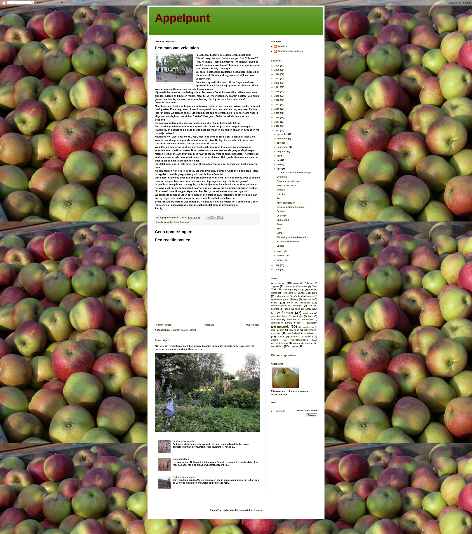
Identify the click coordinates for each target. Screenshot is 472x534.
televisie (294, 336)
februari (281, 255)
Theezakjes (162, 340)
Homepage (208, 325)
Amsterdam (278, 282)
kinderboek (307, 319)
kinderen (275, 323)
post (282, 330)
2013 (277, 122)
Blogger (258, 510)
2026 (277, 65)
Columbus (282, 177)
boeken (305, 302)
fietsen (287, 313)
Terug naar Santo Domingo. (291, 207)
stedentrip (310, 333)
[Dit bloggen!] (212, 217)
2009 (277, 269)
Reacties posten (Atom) (183, 330)
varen (274, 339)
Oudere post (252, 325)
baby (296, 299)
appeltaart (276, 299)
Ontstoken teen (181, 459)
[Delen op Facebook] (219, 217)
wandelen (277, 346)
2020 (277, 91)
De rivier (281, 211)
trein (308, 336)
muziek (283, 326)
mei (279, 164)
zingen (293, 346)
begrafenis (308, 299)
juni (279, 160)
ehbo (297, 309)
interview (276, 319)
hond (310, 316)
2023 (277, 78)
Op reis (280, 246)
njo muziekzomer (306, 327)
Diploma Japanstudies (184, 477)
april (279, 168)
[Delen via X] (215, 217)
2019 (277, 96)
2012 (277, 126)
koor (299, 323)
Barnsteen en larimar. (288, 241)
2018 (277, 100)
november (282, 138)
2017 (277, 104)
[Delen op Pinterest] (222, 217)
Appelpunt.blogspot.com (290, 51)
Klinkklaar (301, 286)
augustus (282, 151)
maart (280, 251)
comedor (168, 222)
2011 (277, 130)
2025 (277, 70)
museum (311, 322)
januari (281, 260)
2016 (277, 109)
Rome (274, 293)
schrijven (308, 330)
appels (310, 296)
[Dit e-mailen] (208, 217)
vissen (296, 343)
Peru (310, 289)
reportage (294, 330)
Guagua (281, 189)
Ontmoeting (283, 220)
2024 (277, 74)
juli (278, 155)
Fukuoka (309, 283)
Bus (279, 228)
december (282, 134)
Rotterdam (287, 293)
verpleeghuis (299, 339)
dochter (275, 309)
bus (311, 305)
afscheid (298, 296)
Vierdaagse (283, 296)
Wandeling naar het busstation (292, 237)
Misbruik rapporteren (284, 355)
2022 (277, 83)
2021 (277, 87)
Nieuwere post (163, 325)
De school (282, 215)
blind (274, 302)
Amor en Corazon (286, 203)
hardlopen (297, 316)
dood (287, 309)
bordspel (297, 305)
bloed (290, 302)
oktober (281, 143)
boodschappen (279, 305)
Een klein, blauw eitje (184, 441)
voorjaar (309, 343)
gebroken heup (279, 316)
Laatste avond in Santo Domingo (293, 172)
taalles (280, 336)
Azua (279, 224)
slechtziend (294, 333)
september (283, 147)
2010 (277, 265)
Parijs (301, 289)
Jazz (279, 198)
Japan (275, 286)
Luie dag (281, 194)
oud (273, 330)
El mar (280, 233)
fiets (273, 313)
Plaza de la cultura (286, 185)
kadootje (291, 319)
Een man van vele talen (289, 181)
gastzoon (308, 313)
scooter (276, 333)
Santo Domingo (181, 222)
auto (287, 299)
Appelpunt (182, 18)
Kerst (289, 286)
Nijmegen (288, 289)
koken (288, 323)
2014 (277, 117)
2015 (277, 113)
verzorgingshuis (279, 343)
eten (308, 308)
